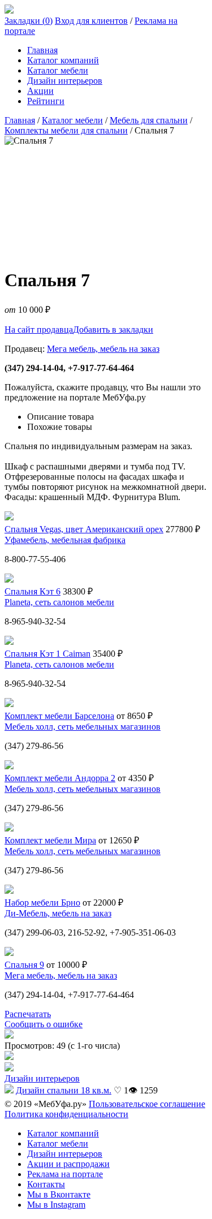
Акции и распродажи (68, 1164)
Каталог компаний (63, 60)
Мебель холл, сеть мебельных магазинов (83, 726)
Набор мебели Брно (42, 902)
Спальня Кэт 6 (32, 591)
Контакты (46, 1184)
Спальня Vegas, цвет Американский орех (84, 529)
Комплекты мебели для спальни (66, 130)
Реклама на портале (65, 1174)
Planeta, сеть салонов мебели (59, 602)
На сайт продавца (39, 329)
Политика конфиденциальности (66, 1114)
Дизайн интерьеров (64, 80)
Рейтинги (45, 101)
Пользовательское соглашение (147, 1104)
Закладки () (29, 20)
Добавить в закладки (113, 329)
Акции (40, 91)
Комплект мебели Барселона (59, 716)
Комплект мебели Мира (50, 840)
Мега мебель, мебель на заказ (103, 349)
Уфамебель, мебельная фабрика (65, 540)
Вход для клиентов (91, 20)
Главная (42, 50)
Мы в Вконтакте (58, 1194)
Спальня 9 (24, 965)
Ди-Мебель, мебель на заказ (58, 913)
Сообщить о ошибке (44, 1024)
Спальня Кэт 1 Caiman (47, 653)
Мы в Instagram (56, 1204)
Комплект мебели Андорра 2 (60, 778)
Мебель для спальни (149, 120)
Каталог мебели (57, 70)
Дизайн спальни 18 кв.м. (63, 1090)
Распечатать (28, 1014)
